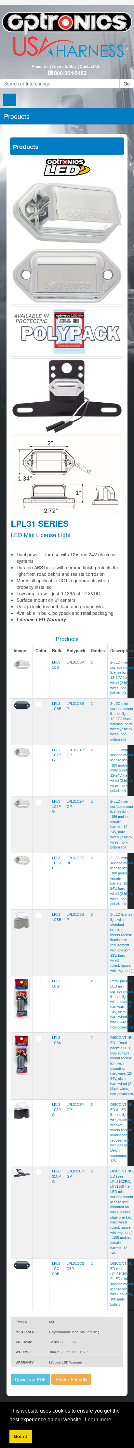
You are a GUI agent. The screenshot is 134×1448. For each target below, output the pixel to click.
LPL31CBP (75, 662)
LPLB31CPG (56, 1176)
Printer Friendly (71, 1379)
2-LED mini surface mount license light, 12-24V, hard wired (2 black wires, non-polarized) (121, 677)
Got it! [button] (21, 1436)
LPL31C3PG (56, 1110)
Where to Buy (64, 66)
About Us (40, 66)
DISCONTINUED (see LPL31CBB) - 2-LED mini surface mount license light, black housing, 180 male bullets (121, 1283)
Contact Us (90, 66)
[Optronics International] (67, 32)
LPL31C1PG (56, 755)
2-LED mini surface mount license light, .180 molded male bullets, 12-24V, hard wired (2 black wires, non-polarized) (121, 770)
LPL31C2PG (56, 806)
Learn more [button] (98, 1419)
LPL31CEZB (56, 863)
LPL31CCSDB (56, 1268)
